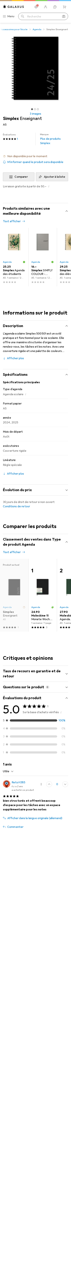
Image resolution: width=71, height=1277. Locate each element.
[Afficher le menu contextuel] (41, 784)
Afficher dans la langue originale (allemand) (34, 818)
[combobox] (8, 771)
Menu (11, 16)
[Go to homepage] (13, 6)
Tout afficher (12, 221)
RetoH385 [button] (18, 782)
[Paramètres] (36, 7)
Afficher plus (15, 358)
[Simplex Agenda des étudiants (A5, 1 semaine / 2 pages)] (14, 257)
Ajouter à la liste (54, 177)
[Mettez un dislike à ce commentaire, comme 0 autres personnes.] (65, 784)
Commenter (15, 827)
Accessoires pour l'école (13, 29)
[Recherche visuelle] (63, 16)
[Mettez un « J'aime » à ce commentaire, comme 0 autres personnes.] (49, 784)
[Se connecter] (45, 7)
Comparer (21, 177)
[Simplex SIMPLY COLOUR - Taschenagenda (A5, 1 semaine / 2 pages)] (42, 257)
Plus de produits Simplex (50, 139)
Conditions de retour (16, 506)
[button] (35, 156)
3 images (35, 114)
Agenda (37, 29)
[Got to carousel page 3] (38, 109)
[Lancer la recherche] (22, 16)
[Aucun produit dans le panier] (64, 7)
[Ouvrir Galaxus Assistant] (55, 7)
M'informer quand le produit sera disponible (35, 162)
